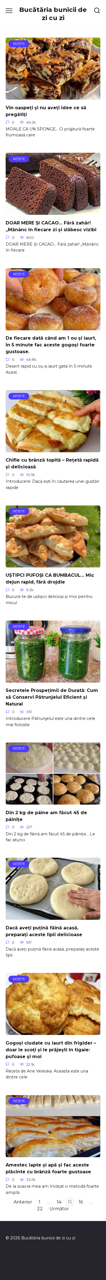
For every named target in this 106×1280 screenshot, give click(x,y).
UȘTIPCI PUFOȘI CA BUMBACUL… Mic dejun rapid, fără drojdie (50, 579)
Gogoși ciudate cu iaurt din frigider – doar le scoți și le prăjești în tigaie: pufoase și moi (51, 1049)
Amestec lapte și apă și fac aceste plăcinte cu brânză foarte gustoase (48, 1168)
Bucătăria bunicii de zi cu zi (53, 14)
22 (40, 1209)
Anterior (23, 1202)
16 (81, 1202)
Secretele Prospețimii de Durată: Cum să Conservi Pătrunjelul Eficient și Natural (52, 697)
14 (59, 1202)
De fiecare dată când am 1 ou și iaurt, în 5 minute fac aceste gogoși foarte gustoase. (51, 344)
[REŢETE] (53, 96)
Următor (59, 1209)
